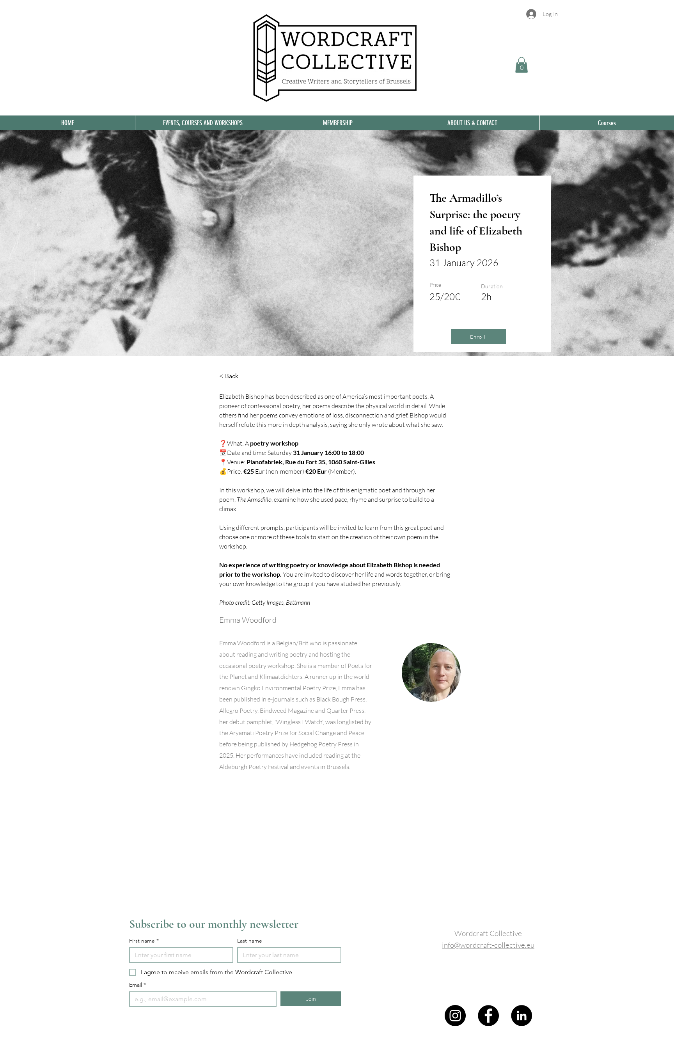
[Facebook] (488, 1015)
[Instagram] (455, 1015)
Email (137, 985)
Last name (249, 941)
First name (144, 941)
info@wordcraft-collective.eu (488, 945)
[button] (521, 65)
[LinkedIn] (521, 1015)
